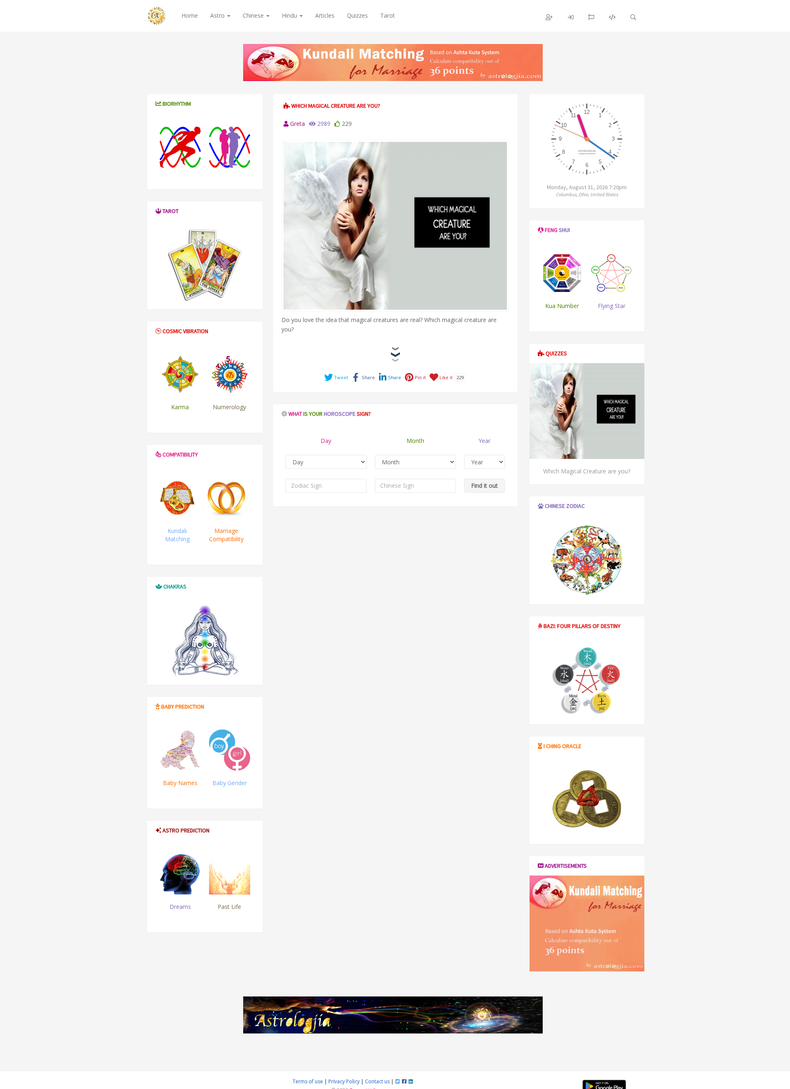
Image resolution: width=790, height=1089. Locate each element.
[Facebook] (404, 1081)
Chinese (254, 15)
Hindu (290, 15)
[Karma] (180, 374)
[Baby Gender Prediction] (229, 750)
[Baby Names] (180, 750)
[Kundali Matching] (177, 498)
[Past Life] (229, 873)
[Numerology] (229, 374)
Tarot (387, 15)
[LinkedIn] (411, 1081)
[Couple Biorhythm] (229, 147)
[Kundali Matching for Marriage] (393, 62)
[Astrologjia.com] (393, 1014)
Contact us (377, 1081)
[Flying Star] (611, 273)
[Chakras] (205, 641)
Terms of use (308, 1081)
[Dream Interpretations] (180, 873)
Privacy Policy (344, 1081)
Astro (218, 15)
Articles (325, 15)
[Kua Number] (562, 273)
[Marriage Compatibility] (226, 498)
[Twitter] (397, 1081)
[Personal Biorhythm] (180, 147)
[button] (549, 17)
